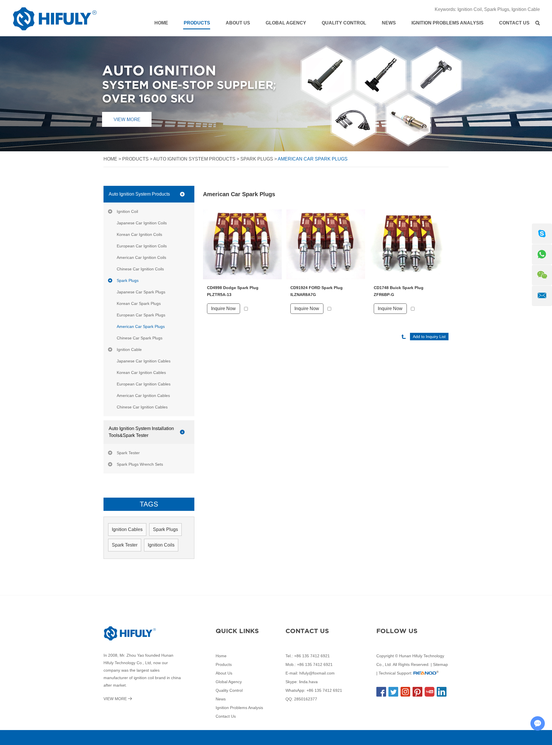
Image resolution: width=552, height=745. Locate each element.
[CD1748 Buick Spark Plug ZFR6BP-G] (409, 244)
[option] (276, 93)
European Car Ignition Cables (143, 384)
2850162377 (305, 699)
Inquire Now (223, 308)
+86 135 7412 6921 (324, 690)
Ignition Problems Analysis (447, 22)
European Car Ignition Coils (142, 246)
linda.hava (308, 681)
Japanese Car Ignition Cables (143, 361)
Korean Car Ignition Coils (139, 234)
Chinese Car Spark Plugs (139, 338)
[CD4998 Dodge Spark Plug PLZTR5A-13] (242, 244)
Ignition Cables (127, 529)
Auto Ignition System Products (194, 158)
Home (161, 22)
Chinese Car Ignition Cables (142, 407)
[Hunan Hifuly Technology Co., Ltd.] (54, 18)
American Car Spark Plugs (313, 158)
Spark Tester (128, 452)
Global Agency (286, 22)
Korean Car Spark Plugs (139, 303)
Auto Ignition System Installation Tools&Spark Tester (141, 432)
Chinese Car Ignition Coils (140, 269)
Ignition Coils (161, 544)
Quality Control (344, 22)
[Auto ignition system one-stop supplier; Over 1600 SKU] (276, 93)
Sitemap (440, 664)
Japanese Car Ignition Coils (142, 223)
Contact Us (514, 22)
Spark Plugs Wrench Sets (140, 464)
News (389, 22)
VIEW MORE (115, 698)
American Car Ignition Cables (143, 395)
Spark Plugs (496, 9)
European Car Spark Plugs (141, 315)
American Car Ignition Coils (141, 257)
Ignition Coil (469, 9)
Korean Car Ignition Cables (141, 372)
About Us (238, 22)
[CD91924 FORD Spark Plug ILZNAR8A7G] (325, 244)
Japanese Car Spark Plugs (141, 292)
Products (197, 22)
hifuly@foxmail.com (317, 673)
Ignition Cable (525, 9)
